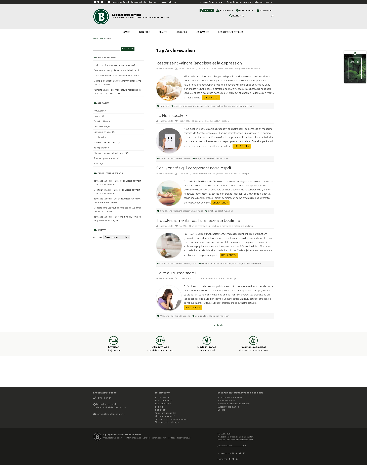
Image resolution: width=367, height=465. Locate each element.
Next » (220, 325)
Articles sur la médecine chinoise (233, 403)
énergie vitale (201, 316)
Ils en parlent (100, 148)
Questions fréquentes (165, 413)
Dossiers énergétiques (231, 32)
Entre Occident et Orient (105, 142)
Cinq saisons (166, 211)
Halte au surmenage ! (176, 273)
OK (272, 15)
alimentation (206, 263)
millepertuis (221, 106)
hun (221, 158)
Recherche (238, 15)
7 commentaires (218, 278)
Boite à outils (100, 121)
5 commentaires (212, 121)
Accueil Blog (99, 39)
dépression (188, 106)
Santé (126, 32)
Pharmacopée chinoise (104, 158)
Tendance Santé (165, 68)
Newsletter (224, 434)
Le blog (208, 10)
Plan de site (161, 410)
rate (234, 263)
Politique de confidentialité (180, 438)
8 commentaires (230, 68)
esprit (220, 211)
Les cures (181, 32)
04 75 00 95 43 (216, 2)
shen (247, 106)
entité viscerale (207, 158)
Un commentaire (222, 226)
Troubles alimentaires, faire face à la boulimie (198, 220)
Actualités (98, 111)
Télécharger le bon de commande (171, 419)
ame (197, 158)
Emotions (164, 106)
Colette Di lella (101, 190)
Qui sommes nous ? (165, 416)
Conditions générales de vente (155, 438)
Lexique (221, 410)
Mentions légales (134, 438)
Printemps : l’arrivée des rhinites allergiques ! (114, 65)
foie (216, 158)
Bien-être (144, 32)
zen (252, 106)
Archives (97, 237)
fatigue (212, 316)
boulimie (217, 263)
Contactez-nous (163, 397)
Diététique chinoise (103, 132)
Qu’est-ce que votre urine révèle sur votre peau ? (116, 76)
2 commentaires (221, 173)
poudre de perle (236, 106)
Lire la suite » (211, 97)
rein (221, 316)
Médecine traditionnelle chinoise (175, 158)
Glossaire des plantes (228, 407)
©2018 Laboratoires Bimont (114, 438)
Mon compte (246, 10)
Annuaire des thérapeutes (229, 397)
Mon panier (266, 10)
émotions (199, 106)
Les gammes (202, 32)
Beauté (163, 32)
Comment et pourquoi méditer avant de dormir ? (116, 70)
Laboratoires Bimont (105, 392)
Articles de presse (226, 400)
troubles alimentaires (252, 263)
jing (217, 316)
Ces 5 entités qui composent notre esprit (193, 168)
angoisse (178, 106)
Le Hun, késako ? (171, 115)
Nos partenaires (163, 403)
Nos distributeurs (163, 400)
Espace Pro (226, 10)
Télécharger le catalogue (167, 422)
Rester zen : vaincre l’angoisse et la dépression (199, 63)
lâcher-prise (209, 106)
